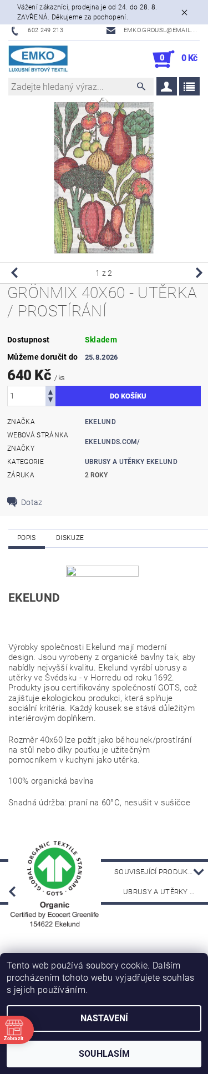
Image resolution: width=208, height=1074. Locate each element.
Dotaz (32, 502)
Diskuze (70, 538)
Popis (26, 538)
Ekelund (100, 422)
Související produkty (155, 872)
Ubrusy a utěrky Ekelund (165, 892)
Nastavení (104, 1018)
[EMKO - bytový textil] (38, 59)
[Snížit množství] (50, 401)
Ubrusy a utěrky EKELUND (131, 462)
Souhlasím (104, 1053)
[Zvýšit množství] (50, 391)
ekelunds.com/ (112, 442)
